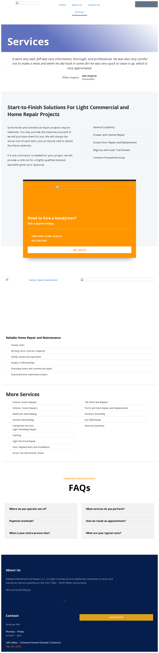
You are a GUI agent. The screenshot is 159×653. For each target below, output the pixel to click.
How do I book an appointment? (106, 521)
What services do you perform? (105, 509)
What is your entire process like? (29, 533)
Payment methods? (21, 521)
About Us (77, 4)
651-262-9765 (13, 646)
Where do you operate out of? (28, 509)
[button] (5, 68)
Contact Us (94, 4)
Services (79, 11)
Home (62, 4)
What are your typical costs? (103, 533)
